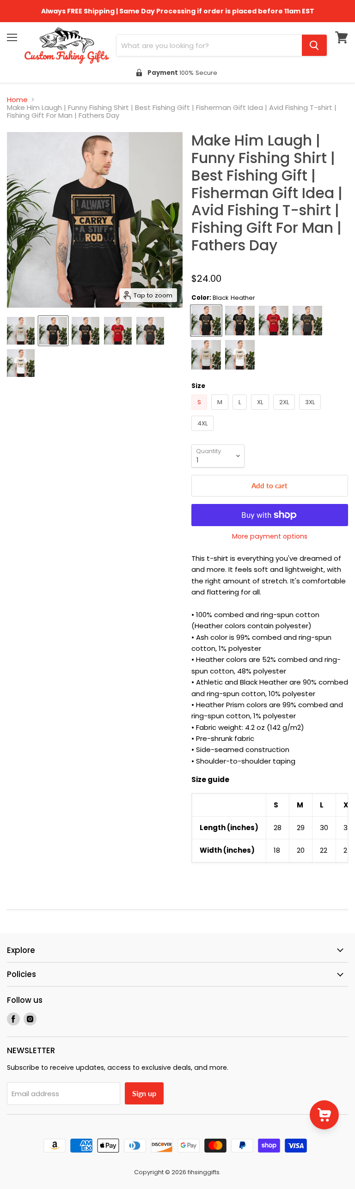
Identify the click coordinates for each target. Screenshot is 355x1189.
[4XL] (203, 433)
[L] (241, 412)
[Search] (314, 45)
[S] (200, 412)
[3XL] (311, 412)
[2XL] (285, 412)
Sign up (144, 1093)
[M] (221, 412)
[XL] (261, 412)
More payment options (269, 536)
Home (17, 99)
